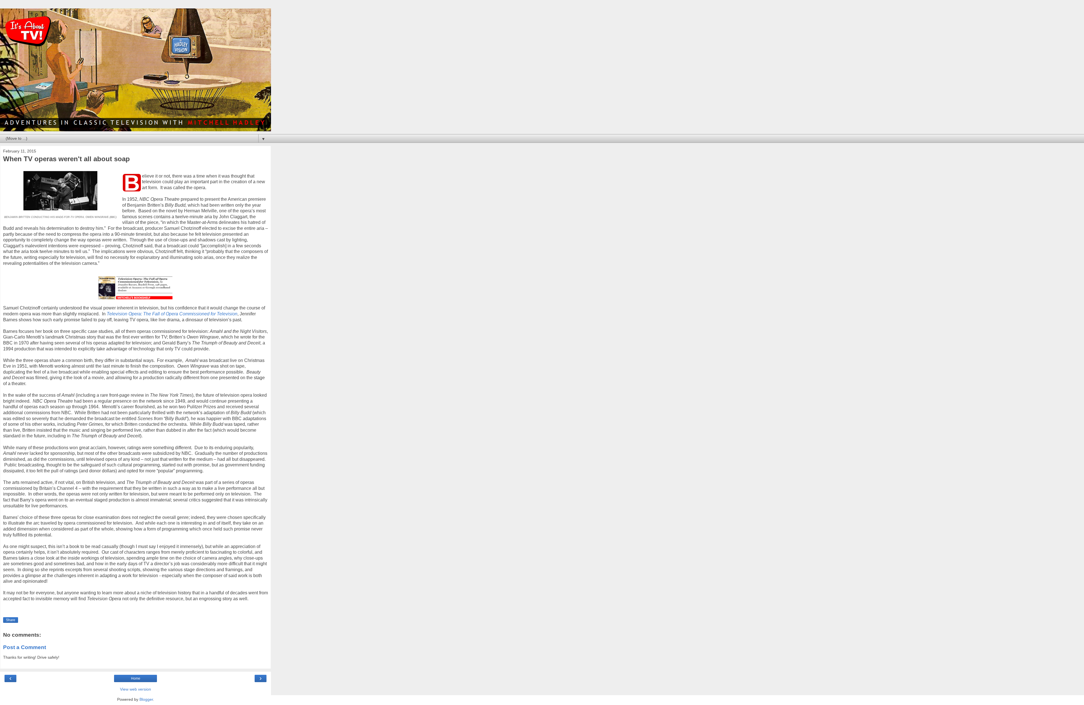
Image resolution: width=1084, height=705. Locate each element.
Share (10, 620)
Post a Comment (24, 647)
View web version (135, 689)
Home (135, 678)
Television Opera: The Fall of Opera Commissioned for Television (172, 313)
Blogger (146, 699)
